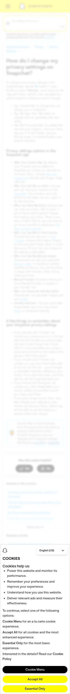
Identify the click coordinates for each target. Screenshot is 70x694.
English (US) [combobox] (46, 550)
